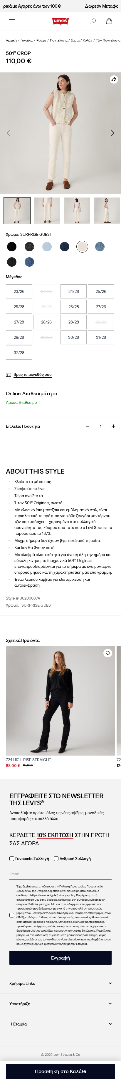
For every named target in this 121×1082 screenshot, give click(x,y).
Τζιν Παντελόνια (108, 40)
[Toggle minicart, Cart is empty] (109, 21)
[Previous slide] (8, 133)
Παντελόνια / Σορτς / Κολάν (71, 40)
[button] (93, 21)
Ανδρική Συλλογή (75, 858)
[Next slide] (113, 133)
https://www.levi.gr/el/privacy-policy (52, 895)
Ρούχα (41, 40)
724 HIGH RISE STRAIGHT (28, 759)
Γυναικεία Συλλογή (32, 858)
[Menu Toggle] (12, 21)
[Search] (93, 21)
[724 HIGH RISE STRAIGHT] (60, 701)
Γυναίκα (27, 40)
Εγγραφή (60, 957)
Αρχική (11, 40)
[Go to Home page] (60, 21)
